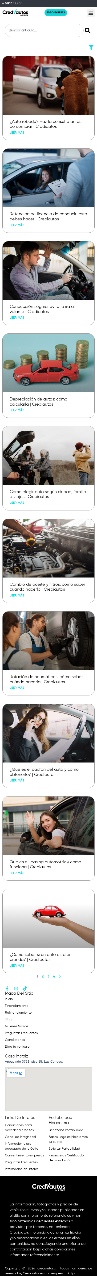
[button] (91, 13)
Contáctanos (15, 1040)
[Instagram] (16, 988)
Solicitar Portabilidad (64, 1148)
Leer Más (17, 132)
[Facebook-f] (7, 988)
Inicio (9, 999)
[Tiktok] (25, 988)
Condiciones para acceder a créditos (19, 1128)
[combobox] (44, 30)
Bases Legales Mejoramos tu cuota (68, 1139)
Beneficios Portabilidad (66, 1130)
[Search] (88, 30)
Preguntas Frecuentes (21, 1033)
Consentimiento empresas (24, 1155)
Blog (8, 1019)
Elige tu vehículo (17, 1046)
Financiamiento (16, 1006)
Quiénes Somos (16, 1026)
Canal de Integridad (20, 1137)
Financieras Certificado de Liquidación (66, 1158)
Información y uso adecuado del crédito (21, 1146)
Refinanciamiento (18, 1012)
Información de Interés (21, 1169)
